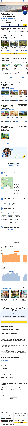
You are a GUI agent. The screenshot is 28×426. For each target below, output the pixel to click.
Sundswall (21, 389)
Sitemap (2, 415)
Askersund (16, 398)
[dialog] (20, 418)
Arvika (5, 389)
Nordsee (2, 409)
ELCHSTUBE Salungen (22, 47)
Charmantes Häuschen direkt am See (13, 47)
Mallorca (2, 412)
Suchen (25, 25)
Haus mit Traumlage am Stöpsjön (21, 339)
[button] (27, 1)
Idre (13, 389)
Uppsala (2, 402)
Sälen (11, 389)
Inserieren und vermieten (23, 409)
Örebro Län (3, 346)
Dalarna (10, 346)
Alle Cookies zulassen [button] (20, 422)
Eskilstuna (11, 398)
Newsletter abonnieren (14, 321)
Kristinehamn (3, 392)
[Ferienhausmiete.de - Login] (25, 1)
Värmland (6, 346)
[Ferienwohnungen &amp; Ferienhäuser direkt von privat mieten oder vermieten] (1, 1)
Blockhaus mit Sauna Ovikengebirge (5, 340)
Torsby (2, 389)
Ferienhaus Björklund (4, 47)
